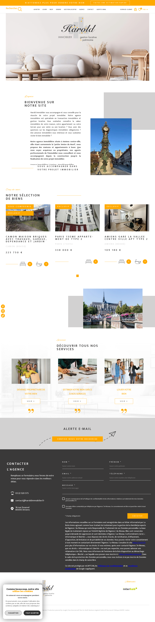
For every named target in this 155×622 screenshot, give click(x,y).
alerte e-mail (101, 9)
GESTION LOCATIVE (70, 9)
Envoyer (138, 516)
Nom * (66, 462)
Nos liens (109, 610)
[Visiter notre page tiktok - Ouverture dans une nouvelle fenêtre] (3, 316)
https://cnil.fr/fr (139, 542)
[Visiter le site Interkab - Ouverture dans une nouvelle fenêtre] (130, 589)
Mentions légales (94, 610)
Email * (67, 474)
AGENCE (81, 9)
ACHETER (37, 9)
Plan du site (83, 610)
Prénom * (115, 462)
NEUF (51, 9)
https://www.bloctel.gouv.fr (130, 554)
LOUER (45, 9)
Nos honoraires (73, 610)
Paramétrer (13, 613)
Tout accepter (32, 613)
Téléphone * (117, 474)
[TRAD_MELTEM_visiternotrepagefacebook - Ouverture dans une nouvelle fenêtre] (3, 306)
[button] (77, 276)
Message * (68, 485)
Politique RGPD (118, 610)
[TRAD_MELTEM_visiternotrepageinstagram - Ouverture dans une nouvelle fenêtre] (3, 311)
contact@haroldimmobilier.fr (29, 500)
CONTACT (90, 9)
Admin (103, 610)
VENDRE (58, 9)
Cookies (127, 610)
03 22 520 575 (22, 493)
